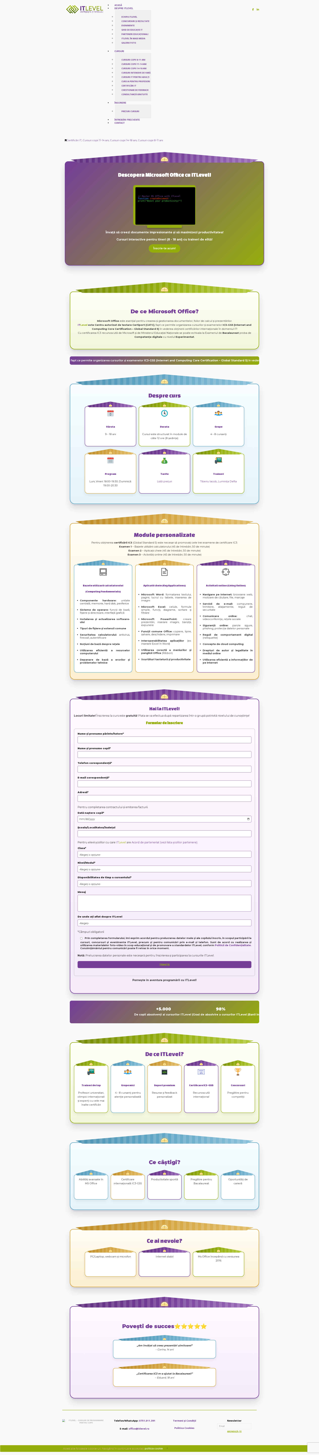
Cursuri (119, 51)
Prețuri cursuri (130, 111)
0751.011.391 (147, 1420)
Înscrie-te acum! (164, 248)
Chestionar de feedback (135, 90)
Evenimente (128, 25)
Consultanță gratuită (134, 94)
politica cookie (154, 1448)
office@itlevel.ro (139, 1428)
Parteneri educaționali (134, 34)
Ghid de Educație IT (132, 29)
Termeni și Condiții (184, 1420)
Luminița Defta (227, 481)
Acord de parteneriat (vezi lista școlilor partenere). (165, 842)
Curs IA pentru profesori (135, 81)
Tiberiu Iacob (208, 481)
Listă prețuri (164, 481)
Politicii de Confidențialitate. (233, 945)
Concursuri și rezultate (135, 21)
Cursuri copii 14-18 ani (134, 68)
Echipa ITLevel (129, 16)
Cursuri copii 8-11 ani (133, 59)
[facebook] (253, 9)
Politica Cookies (184, 1428)
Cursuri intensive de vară (136, 72)
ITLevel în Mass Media (133, 38)
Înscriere (120, 103)
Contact (119, 123)
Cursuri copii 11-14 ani (134, 64)
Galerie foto (128, 42)
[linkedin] (258, 9)
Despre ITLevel (123, 8)
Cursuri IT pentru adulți (135, 77)
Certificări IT (128, 85)
